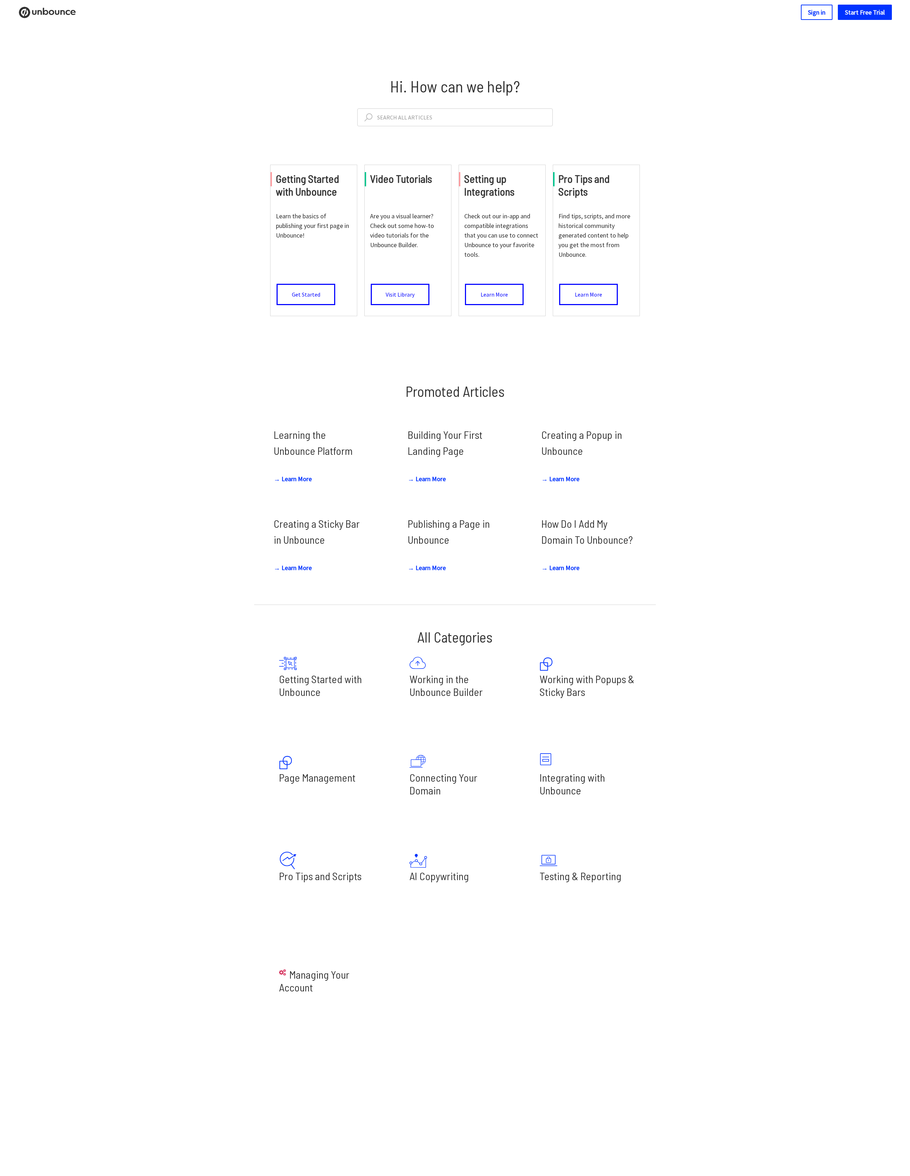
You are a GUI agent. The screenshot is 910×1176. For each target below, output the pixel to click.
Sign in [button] (816, 12)
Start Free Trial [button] (865, 12)
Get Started (306, 294)
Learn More (494, 294)
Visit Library (400, 294)
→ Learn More (293, 479)
